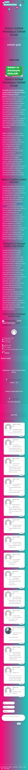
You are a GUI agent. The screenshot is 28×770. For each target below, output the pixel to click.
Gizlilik (24, 767)
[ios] (9, 8)
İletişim (20, 767)
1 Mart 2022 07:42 (21, 689)
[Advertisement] (14, 751)
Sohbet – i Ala (14, 382)
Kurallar (10, 767)
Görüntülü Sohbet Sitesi (14, 402)
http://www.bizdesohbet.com (15, 451)
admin (12, 338)
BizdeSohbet (4, 767)
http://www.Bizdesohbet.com (15, 490)
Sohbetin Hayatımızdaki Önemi (14, 391)
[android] (5, 8)
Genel (9, 345)
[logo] (9, 3)
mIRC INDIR (6, 768)
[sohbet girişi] (20, 5)
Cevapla (21, 435)
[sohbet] (17, 7)
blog (2, 768)
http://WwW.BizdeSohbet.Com (16, 432)
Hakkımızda (15, 767)
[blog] (23, 2)
